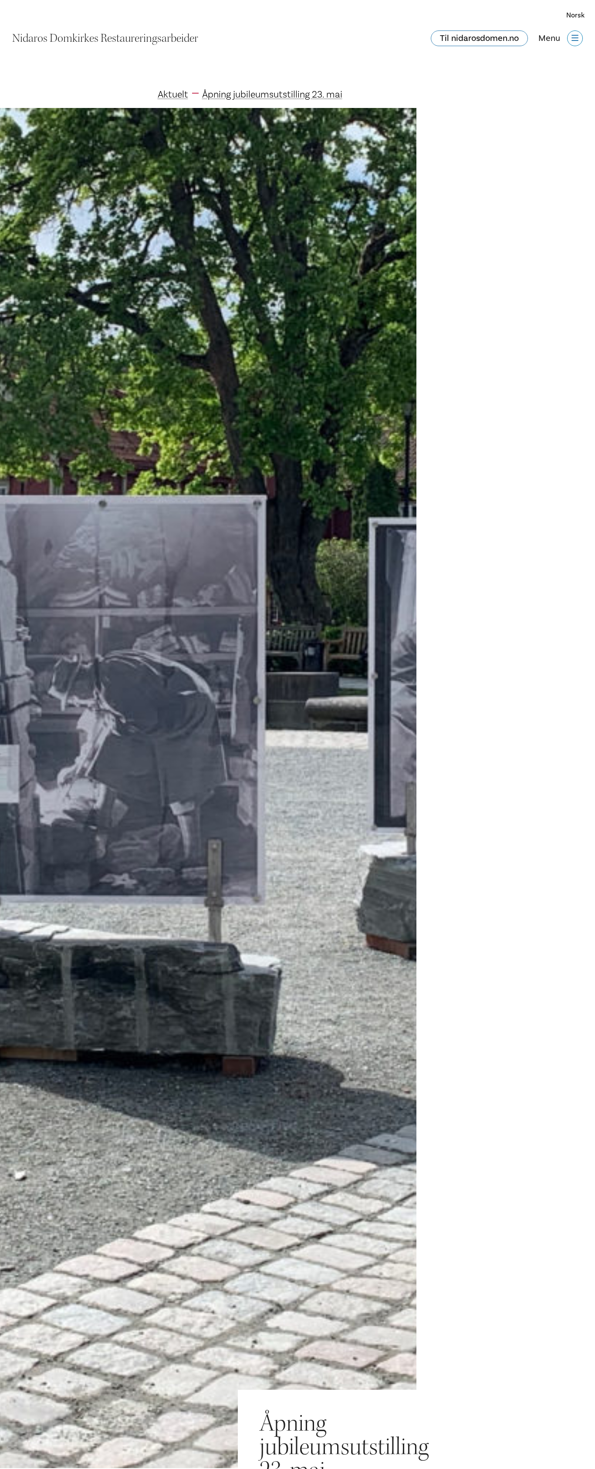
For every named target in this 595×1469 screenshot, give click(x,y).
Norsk (575, 15)
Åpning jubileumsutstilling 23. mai (272, 94)
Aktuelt (173, 94)
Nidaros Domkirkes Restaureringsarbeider (105, 38)
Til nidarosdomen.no (479, 38)
